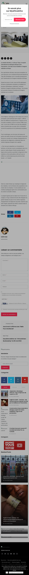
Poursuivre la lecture (14, 23)
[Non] (27, 569)
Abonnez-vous (20, 19)
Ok (7, 572)
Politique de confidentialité (16, 572)
